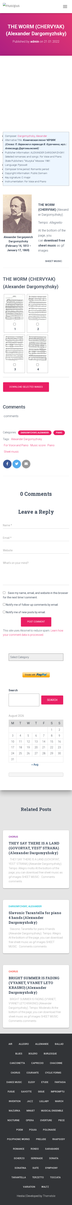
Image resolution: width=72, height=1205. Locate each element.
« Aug (34, 764)
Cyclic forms (53, 1072)
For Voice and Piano (16, 445)
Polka (33, 1129)
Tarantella (19, 1177)
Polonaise (49, 1129)
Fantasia (60, 1082)
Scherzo (19, 1158)
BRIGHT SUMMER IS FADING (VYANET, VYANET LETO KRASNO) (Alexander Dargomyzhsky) (34, 985)
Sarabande (52, 1149)
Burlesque (50, 1053)
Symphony (51, 1168)
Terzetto (38, 1177)
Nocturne (13, 1120)
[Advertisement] (36, 94)
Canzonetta (17, 1063)
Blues (18, 1053)
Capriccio (37, 1063)
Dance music (14, 1082)
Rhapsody (58, 1139)
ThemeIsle (49, 1195)
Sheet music (11, 451)
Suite (35, 1168)
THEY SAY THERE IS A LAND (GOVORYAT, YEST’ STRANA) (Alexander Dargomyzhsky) (34, 848)
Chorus (13, 836)
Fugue (11, 1091)
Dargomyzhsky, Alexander (32, 136)
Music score (38, 445)
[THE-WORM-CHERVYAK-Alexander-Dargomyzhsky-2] (37, 308)
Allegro (24, 1044)
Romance (18, 1149)
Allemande (42, 1044)
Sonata (53, 1158)
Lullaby (44, 1101)
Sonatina (20, 1168)
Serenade (37, 1158)
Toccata (55, 1177)
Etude (44, 1082)
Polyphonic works (18, 1139)
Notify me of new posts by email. (26, 612)
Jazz (30, 1101)
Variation (29, 1187)
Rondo (35, 1149)
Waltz (45, 1187)
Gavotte (26, 1091)
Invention (15, 1101)
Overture (46, 1120)
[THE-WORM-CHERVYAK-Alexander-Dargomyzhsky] (14, 308)
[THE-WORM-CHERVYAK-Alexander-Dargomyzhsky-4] (37, 349)
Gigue (41, 1091)
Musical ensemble (52, 1110)
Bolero (33, 1053)
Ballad (59, 1044)
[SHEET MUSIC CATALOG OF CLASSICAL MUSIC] (12, 6)
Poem (19, 1129)
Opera (30, 1120)
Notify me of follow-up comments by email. (32, 604)
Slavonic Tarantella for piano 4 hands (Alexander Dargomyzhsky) (35, 917)
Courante (32, 1072)
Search (13, 690)
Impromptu (58, 1091)
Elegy (31, 1082)
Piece (61, 1120)
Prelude (41, 1139)
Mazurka (14, 1110)
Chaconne (56, 1063)
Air (10, 1044)
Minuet (30, 1110)
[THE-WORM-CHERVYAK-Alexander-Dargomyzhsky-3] (14, 349)
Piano (59, 433)
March (59, 1101)
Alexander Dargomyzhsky (26, 439)
